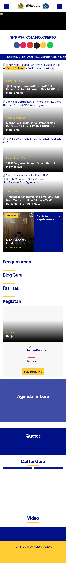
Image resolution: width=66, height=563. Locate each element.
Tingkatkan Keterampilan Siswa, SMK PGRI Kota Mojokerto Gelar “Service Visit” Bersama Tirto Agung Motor (33, 200)
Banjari (10, 336)
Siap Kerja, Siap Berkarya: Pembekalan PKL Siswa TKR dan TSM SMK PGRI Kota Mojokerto (30, 126)
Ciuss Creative (43, 546)
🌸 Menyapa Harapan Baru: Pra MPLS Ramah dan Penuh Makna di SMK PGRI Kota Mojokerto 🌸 (32, 89)
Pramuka (32, 361)
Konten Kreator (36, 350)
